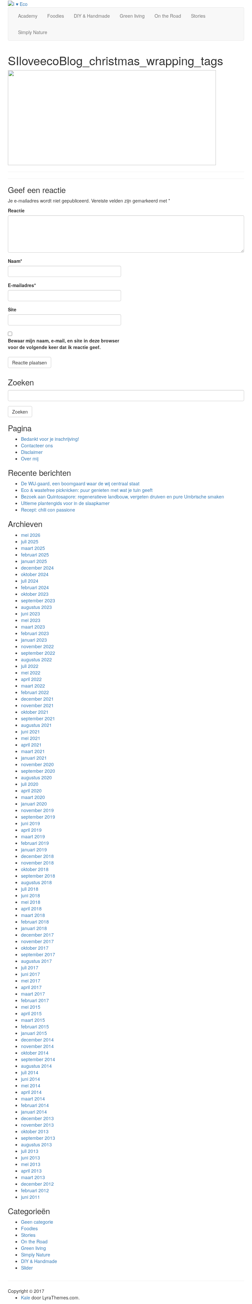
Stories (198, 15)
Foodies (55, 15)
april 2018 (31, 908)
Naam (15, 261)
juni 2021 (30, 731)
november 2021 (37, 705)
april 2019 (31, 830)
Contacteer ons (37, 445)
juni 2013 (30, 1157)
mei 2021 (30, 738)
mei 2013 (30, 1164)
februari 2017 (35, 1000)
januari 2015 (34, 1033)
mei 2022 (30, 672)
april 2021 (31, 744)
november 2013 (37, 1124)
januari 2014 (34, 1111)
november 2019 (37, 810)
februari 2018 (35, 921)
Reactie (16, 210)
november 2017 (37, 941)
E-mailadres (22, 285)
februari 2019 (35, 843)
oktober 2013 (35, 1131)
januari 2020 (34, 803)
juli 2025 (29, 541)
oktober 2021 (35, 712)
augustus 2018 (36, 882)
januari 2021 (34, 757)
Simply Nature (32, 32)
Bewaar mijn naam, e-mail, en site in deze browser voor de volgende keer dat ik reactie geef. (63, 343)
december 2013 (37, 1118)
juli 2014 (29, 1072)
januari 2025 (34, 561)
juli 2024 (29, 580)
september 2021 (38, 718)
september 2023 (38, 600)
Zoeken (20, 411)
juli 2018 (29, 889)
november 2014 (37, 1046)
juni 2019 (30, 823)
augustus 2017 (36, 961)
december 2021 (37, 698)
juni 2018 (30, 895)
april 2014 (31, 1092)
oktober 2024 (35, 574)
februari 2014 (35, 1105)
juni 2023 (30, 613)
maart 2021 (33, 751)
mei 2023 (30, 620)
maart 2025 (33, 548)
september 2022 (38, 653)
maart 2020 (33, 797)
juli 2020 (29, 784)
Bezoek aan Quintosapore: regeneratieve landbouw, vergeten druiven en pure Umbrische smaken (122, 496)
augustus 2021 (36, 725)
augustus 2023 (36, 607)
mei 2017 (30, 980)
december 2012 (37, 1183)
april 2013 (31, 1170)
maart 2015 (33, 1020)
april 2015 (31, 1013)
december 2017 (37, 934)
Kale (25, 1297)
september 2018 (38, 875)
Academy (27, 15)
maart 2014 (33, 1098)
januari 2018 (34, 928)
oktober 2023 (35, 594)
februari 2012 (35, 1190)
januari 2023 (34, 639)
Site (12, 309)
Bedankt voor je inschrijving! (50, 439)
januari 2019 (34, 849)
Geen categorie (37, 1221)
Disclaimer (32, 452)
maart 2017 (33, 993)
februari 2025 (35, 554)
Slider (27, 1267)
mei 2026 (30, 535)
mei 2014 (30, 1085)
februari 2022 (35, 692)
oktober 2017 (35, 947)
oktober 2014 (35, 1052)
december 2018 (37, 856)
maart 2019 (33, 836)
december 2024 (37, 567)
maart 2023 (33, 626)
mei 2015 (30, 1006)
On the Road (168, 15)
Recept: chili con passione (48, 509)
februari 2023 (35, 633)
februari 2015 (35, 1026)
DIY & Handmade (92, 15)
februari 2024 (35, 587)
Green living (132, 15)
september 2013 (38, 1138)
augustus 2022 (36, 659)
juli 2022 (29, 666)
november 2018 (37, 862)
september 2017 (38, 954)
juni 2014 (30, 1079)
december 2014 (37, 1039)
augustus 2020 (36, 777)
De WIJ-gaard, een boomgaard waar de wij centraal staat (80, 483)
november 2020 (37, 764)
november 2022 (37, 646)
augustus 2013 (36, 1144)
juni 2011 (30, 1197)
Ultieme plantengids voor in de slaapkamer (65, 503)
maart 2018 (33, 915)
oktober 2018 (35, 869)
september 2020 (38, 771)
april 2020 (31, 790)
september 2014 (38, 1059)
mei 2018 (30, 902)
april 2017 (31, 987)
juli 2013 (29, 1151)
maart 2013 (33, 1177)
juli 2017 (29, 967)
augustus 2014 (36, 1065)
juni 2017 (30, 974)
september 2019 (38, 816)
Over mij (29, 458)
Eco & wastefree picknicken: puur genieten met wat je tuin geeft (87, 490)
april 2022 (31, 679)
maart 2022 (33, 685)
